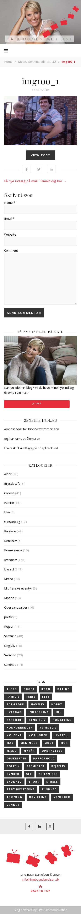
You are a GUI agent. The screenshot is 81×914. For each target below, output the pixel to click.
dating (63, 689)
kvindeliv (48, 727)
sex (29, 774)
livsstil (61, 735)
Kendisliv (10, 541)
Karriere (10, 531)
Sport (34, 781)
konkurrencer (20, 727)
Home (8, 62)
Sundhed (10, 664)
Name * (9, 202)
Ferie (30, 697)
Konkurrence (13, 550)
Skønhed (10, 655)
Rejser (9, 626)
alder (12, 689)
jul (58, 712)
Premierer (35, 766)
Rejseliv (58, 766)
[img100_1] (40, 120)
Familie (9, 502)
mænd (12, 751)
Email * (9, 218)
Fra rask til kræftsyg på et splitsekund (31, 448)
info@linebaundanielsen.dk (40, 879)
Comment (11, 250)
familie (13, 697)
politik (8, 617)
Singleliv (9, 645)
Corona (9, 493)
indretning (38, 712)
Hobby (56, 704)
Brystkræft (12, 483)
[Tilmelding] (40, 360)
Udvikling (38, 797)
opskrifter (16, 758)
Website (10, 234)
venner (13, 805)
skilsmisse (48, 774)
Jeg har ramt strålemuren (22, 438)
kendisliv (37, 720)
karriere (14, 720)
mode (49, 743)
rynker (13, 774)
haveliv (37, 704)
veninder (62, 797)
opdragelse (52, 751)
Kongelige (62, 720)
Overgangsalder (15, 607)
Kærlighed (38, 735)
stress (52, 781)
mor (64, 743)
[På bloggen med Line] (40, 22)
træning (14, 797)
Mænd (8, 579)
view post (40, 155)
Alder (8, 474)
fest (46, 697)
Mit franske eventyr (18, 588)
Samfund (10, 636)
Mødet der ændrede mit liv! (37, 62)
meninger (29, 743)
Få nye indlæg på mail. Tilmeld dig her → (35, 181)
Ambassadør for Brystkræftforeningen (31, 429)
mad (10, 743)
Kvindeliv (10, 560)
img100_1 (40, 80)
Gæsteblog (12, 521)
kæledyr (14, 735)
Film (7, 512)
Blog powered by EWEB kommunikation (40, 910)
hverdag (14, 712)
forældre (15, 704)
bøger (29, 689)
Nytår (29, 751)
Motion (9, 598)
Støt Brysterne (21, 789)
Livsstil (9, 569)
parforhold (44, 758)
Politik (13, 766)
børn (45, 689)
